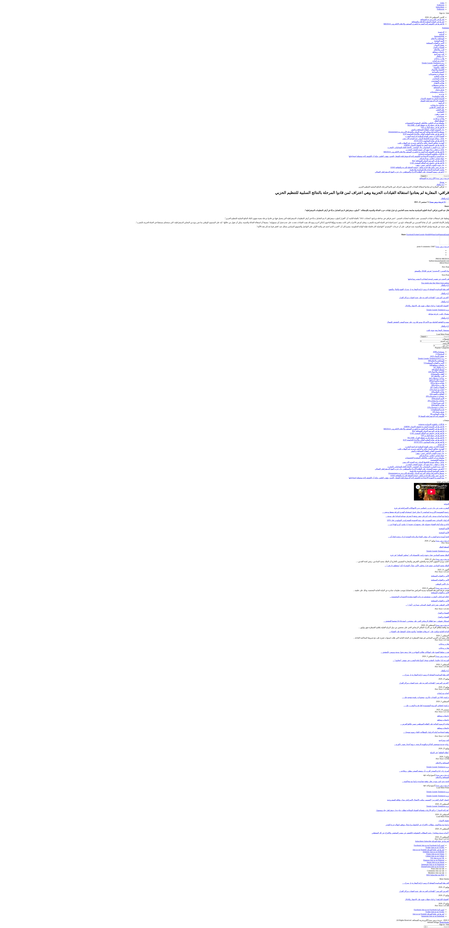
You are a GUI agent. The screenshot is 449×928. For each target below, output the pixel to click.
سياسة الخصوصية (437, 460)
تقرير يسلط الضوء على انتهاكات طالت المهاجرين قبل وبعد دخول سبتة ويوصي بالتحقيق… (415, 652)
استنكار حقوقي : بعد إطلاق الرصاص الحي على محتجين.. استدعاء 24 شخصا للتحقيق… (416, 621)
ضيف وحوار (439, 90)
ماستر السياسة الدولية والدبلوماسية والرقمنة (427, 170)
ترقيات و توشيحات (437, 92)
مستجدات (440, 116)
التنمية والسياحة (438, 72)
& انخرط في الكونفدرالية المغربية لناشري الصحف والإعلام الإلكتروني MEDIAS (414, 24)
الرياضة (441, 103)
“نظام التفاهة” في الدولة (439, 753)
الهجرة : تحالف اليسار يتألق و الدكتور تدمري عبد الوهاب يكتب (421, 143)
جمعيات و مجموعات (436, 74)
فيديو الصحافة (439, 87)
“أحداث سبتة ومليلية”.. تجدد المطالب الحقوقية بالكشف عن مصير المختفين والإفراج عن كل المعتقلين (410, 833)
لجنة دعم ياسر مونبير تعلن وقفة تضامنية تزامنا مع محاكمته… (425, 781)
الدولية (441, 34)
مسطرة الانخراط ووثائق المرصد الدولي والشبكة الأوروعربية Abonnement (416, 132)
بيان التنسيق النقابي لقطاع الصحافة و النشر (427, 130)
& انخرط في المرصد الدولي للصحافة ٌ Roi (428, 161)
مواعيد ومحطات (438, 85)
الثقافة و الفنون (438, 65)
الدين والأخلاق (439, 50)
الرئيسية (441, 32)
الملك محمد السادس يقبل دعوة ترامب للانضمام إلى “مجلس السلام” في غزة (419, 555)
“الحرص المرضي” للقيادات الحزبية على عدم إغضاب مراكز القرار (424, 683)
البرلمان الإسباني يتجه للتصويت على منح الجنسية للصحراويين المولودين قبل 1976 (418, 520)
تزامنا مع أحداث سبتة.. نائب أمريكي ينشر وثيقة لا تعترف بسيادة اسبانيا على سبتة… (417, 516)
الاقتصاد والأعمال (437, 70)
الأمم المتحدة (439, 41)
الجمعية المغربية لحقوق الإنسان (432, 99)
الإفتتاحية (440, 112)
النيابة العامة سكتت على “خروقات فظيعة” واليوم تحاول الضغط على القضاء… (419, 632)
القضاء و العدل (438, 47)
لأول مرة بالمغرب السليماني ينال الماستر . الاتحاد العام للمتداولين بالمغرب (415, 147)
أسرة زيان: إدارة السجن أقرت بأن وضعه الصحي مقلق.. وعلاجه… (424, 771)
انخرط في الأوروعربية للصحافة (432, 19)
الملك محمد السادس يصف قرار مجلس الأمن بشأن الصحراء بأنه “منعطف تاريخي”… (417, 566)
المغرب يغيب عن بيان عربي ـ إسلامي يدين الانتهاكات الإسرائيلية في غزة (421, 508)
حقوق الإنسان (439, 45)
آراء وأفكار (440, 56)
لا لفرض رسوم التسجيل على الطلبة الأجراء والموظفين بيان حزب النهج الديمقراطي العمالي (409, 172)
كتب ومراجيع (439, 54)
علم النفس (440, 110)
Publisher (445, 28)
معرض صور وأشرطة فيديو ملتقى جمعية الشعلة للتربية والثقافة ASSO (417, 167)
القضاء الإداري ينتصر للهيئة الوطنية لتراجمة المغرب (424, 136)
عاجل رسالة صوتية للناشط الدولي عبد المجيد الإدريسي (423, 139)
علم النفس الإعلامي (436, 107)
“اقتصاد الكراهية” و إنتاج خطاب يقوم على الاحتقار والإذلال (427, 899)
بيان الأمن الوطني (442, 584)
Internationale (439, 36)
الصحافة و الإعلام (437, 39)
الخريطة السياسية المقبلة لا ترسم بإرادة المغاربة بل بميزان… (425, 675)
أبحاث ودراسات (438, 61)
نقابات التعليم (439, 76)
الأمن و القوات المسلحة (435, 43)
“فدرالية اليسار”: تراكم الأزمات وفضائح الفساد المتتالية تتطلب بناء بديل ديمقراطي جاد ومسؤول (412, 810)
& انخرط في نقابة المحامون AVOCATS (429, 141)
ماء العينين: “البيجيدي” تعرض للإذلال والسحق (431, 271)
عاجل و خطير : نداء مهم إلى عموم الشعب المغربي (425, 150)
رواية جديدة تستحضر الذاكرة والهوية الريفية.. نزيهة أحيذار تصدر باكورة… (421, 744)
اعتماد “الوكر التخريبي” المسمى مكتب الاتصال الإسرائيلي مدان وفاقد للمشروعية (418, 800)
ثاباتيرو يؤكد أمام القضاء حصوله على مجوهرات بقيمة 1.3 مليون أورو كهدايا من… (418, 524)
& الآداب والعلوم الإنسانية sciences (431, 154)
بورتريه (441, 94)
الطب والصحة (439, 67)
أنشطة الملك (439, 121)
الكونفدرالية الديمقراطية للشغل (432, 101)
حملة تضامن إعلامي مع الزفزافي (431, 159)
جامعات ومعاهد (438, 52)
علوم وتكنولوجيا (438, 96)
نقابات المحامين (438, 79)
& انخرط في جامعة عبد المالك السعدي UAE (427, 163)
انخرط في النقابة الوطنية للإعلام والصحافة (428, 22)
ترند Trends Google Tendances (433, 63)
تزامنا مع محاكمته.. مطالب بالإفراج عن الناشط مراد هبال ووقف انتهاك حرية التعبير (417, 825)
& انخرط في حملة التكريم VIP (432, 127)
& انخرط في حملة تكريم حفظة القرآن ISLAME (425, 125)
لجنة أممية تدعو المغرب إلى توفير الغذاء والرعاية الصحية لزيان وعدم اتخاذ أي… (418, 537)
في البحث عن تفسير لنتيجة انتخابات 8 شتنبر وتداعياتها (428, 279)
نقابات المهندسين (437, 81)
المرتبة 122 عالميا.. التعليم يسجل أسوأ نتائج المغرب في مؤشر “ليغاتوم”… (421, 660)
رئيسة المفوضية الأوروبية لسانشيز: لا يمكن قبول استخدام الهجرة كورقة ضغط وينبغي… (415, 512)
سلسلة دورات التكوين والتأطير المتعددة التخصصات (424, 123)
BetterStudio (444, 922)
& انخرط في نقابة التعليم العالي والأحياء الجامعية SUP (423, 134)
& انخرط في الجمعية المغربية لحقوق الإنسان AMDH (424, 145)
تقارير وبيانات (439, 59)
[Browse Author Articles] (444, 244)
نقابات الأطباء (439, 83)
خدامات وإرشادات (437, 105)
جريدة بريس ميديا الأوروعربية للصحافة (434, 178)
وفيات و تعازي (438, 119)
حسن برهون (439, 114)
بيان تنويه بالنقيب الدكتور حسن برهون (429, 165)
